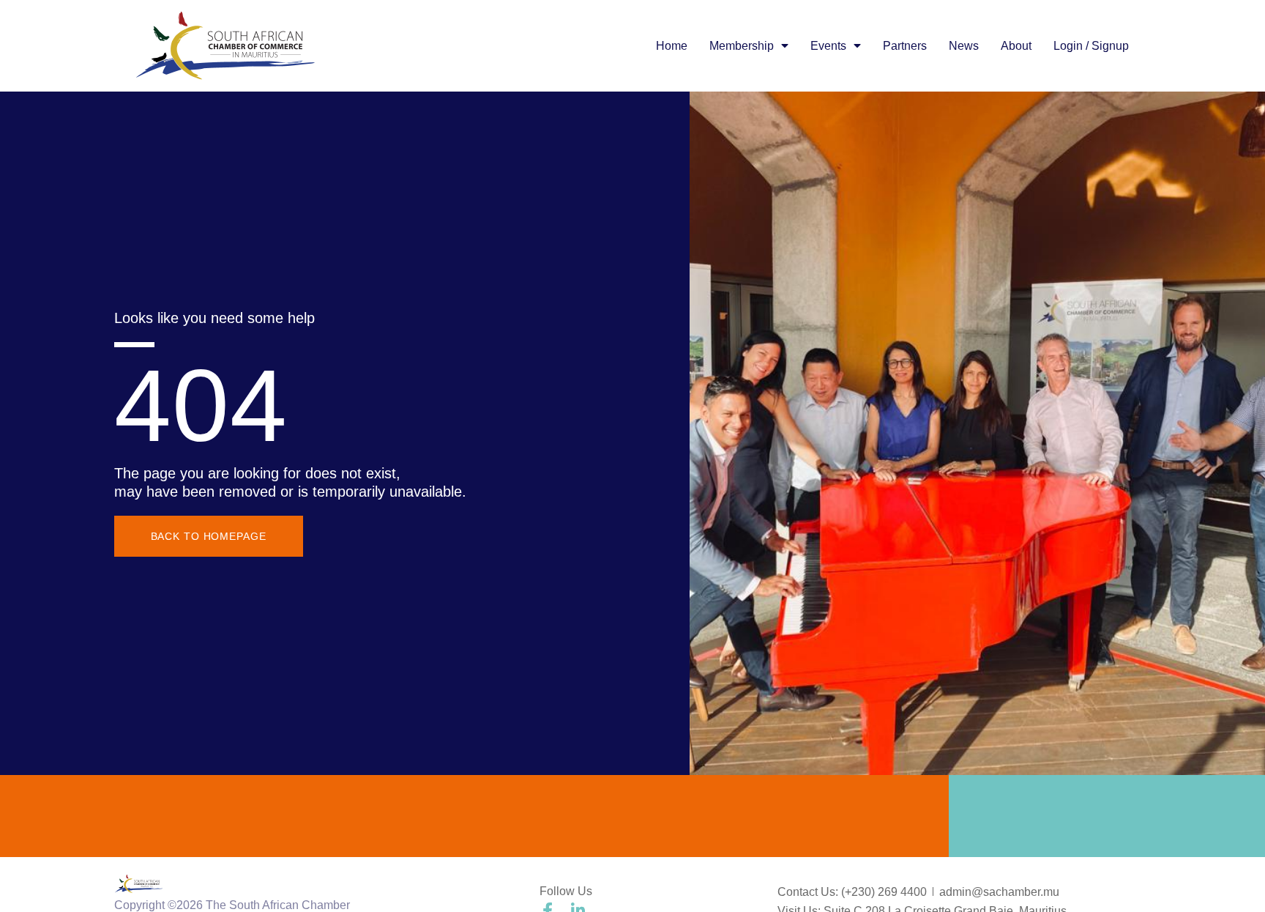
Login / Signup (1091, 46)
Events (828, 46)
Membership (741, 46)
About (1016, 46)
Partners (905, 46)
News (964, 46)
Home (671, 46)
